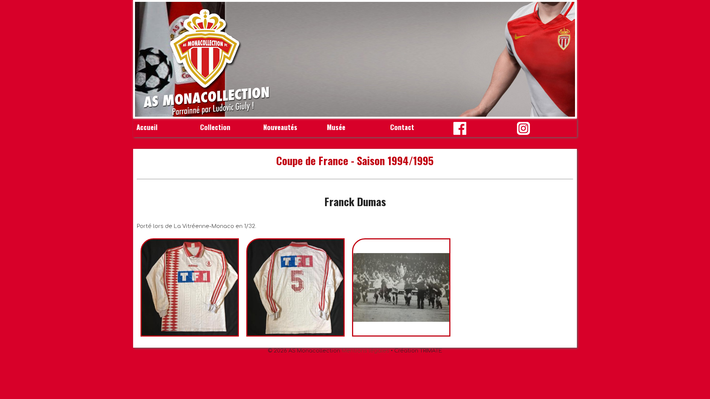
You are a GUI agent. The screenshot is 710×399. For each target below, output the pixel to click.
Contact (402, 127)
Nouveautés (280, 127)
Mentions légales (365, 351)
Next (565, 59)
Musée (336, 127)
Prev (145, 59)
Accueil (147, 127)
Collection (215, 127)
